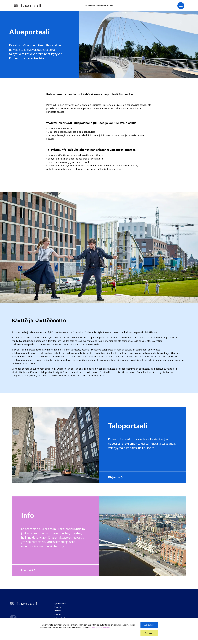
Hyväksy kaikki (149, 625)
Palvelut (57, 607)
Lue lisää (27, 570)
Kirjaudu (114, 477)
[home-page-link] (27, 5)
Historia (57, 610)
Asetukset (149, 633)
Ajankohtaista (60, 603)
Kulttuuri (58, 614)
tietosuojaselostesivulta (99, 627)
